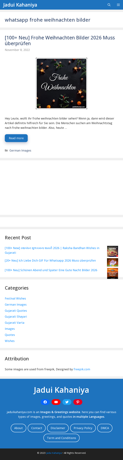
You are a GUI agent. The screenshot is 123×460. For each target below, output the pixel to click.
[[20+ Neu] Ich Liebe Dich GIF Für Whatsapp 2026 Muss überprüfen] (112, 263)
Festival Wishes (15, 298)
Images (10, 329)
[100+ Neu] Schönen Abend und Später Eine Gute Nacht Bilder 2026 (51, 270)
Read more (16, 138)
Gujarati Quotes (16, 310)
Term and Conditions (61, 438)
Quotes (10, 335)
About (18, 428)
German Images (20, 150)
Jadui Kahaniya (20, 4)
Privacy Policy (83, 428)
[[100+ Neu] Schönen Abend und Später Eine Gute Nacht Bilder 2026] (112, 274)
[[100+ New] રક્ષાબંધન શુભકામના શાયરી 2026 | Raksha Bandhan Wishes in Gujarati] (112, 252)
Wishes (10, 341)
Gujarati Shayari (16, 316)
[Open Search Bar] (109, 5)
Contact (36, 428)
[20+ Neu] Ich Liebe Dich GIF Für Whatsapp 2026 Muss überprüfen (50, 260)
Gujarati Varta (14, 322)
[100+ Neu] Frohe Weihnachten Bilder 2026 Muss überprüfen (60, 40)
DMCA (105, 428)
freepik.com (82, 369)
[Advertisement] (61, 187)
